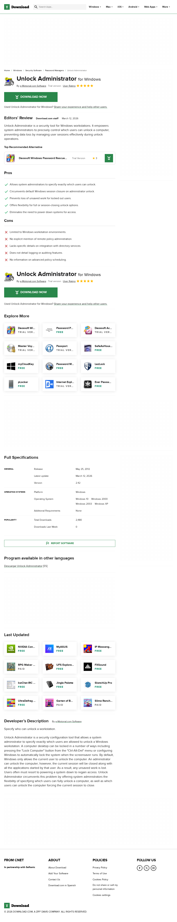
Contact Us (54, 879)
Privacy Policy (100, 867)
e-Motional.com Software (68, 721)
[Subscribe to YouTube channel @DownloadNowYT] (153, 868)
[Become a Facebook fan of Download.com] (139, 868)
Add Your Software (58, 873)
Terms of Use (100, 873)
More (165, 6)
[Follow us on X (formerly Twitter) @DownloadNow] (146, 868)
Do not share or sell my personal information (105, 887)
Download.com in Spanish (62, 885)
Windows (94, 7)
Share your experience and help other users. (80, 107)
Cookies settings (101, 894)
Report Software (62, 543)
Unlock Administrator (59, 79)
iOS (120, 7)
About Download (57, 867)
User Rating (69, 85)
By (31, 85)
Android (132, 7)
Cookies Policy (100, 879)
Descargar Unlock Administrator (23, 566)
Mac (108, 7)
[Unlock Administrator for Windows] (9, 81)
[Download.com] (16, 7)
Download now (33, 97)
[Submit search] (36, 7)
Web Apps (149, 7)
